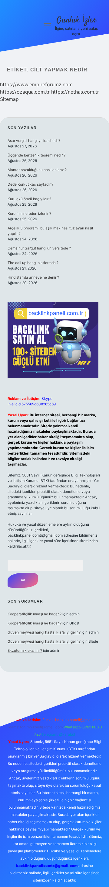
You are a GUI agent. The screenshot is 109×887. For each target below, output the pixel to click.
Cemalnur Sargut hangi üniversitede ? (39, 248)
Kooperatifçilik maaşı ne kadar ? (34, 614)
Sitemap (9, 99)
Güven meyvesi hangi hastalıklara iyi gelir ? (44, 632)
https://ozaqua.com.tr (25, 92)
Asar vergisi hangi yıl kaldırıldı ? (34, 140)
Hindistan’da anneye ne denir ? (33, 277)
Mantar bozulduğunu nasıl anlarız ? (37, 169)
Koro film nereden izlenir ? (29, 213)
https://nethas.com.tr (75, 92)
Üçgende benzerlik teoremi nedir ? (36, 155)
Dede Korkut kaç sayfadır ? (30, 184)
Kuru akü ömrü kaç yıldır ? (29, 199)
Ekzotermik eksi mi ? (25, 650)
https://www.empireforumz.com (36, 84)
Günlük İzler (76, 20)
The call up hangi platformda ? (33, 262)
